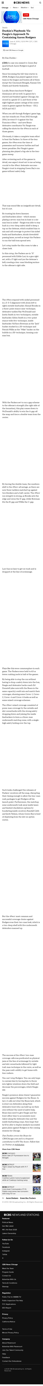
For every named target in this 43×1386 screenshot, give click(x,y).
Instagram (6, 1251)
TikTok (4, 1254)
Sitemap (5, 1286)
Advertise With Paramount (12, 1346)
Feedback (6, 1357)
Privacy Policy (7, 1318)
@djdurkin (19, 1144)
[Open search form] (40, 3)
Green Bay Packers (28, 1198)
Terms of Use (7, 1329)
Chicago (5, 8)
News (15, 8)
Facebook (6, 1247)
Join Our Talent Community (12, 1350)
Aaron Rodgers (12, 1198)
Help (4, 1354)
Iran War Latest (7, 1226)
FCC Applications (9, 1304)
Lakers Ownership (9, 1233)
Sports (4, 27)
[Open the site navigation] (8, 3)
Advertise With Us (9, 1279)
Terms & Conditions (9, 1283)
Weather (24, 8)
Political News (7, 1222)
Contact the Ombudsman (12, 1361)
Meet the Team (8, 1268)
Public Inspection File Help (12, 1300)
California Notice (8, 1322)
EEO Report (6, 1308)
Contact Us (6, 1276)
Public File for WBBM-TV (11, 1297)
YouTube (5, 1244)
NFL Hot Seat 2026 (9, 1230)
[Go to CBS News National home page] (21, 3)
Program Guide (8, 1272)
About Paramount (9, 1343)
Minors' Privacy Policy (10, 1333)
